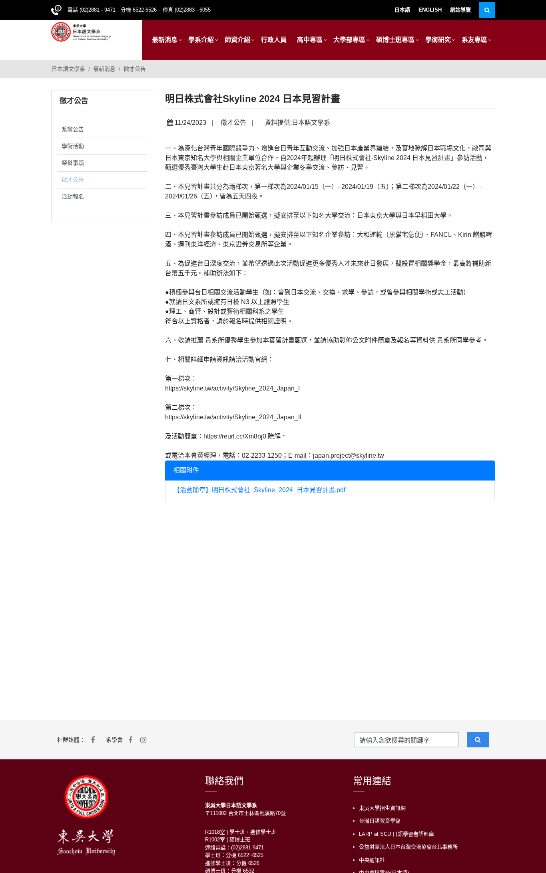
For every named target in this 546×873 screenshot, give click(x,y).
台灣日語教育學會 (380, 821)
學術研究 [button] (438, 39)
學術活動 (73, 146)
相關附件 (186, 470)
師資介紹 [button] (237, 39)
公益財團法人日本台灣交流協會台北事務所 (408, 847)
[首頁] (81, 31)
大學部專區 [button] (349, 39)
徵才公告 (135, 69)
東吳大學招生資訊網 (382, 808)
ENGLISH (430, 10)
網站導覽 (460, 10)
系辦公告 (73, 129)
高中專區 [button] (310, 39)
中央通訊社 (372, 860)
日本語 (402, 10)
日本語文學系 (68, 69)
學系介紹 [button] (201, 39)
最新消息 (104, 69)
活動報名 (73, 196)
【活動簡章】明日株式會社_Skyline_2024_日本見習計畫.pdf (259, 490)
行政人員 (274, 39)
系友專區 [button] (474, 39)
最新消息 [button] (164, 39)
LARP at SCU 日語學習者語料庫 (396, 834)
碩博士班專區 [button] (395, 39)
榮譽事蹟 (73, 163)
